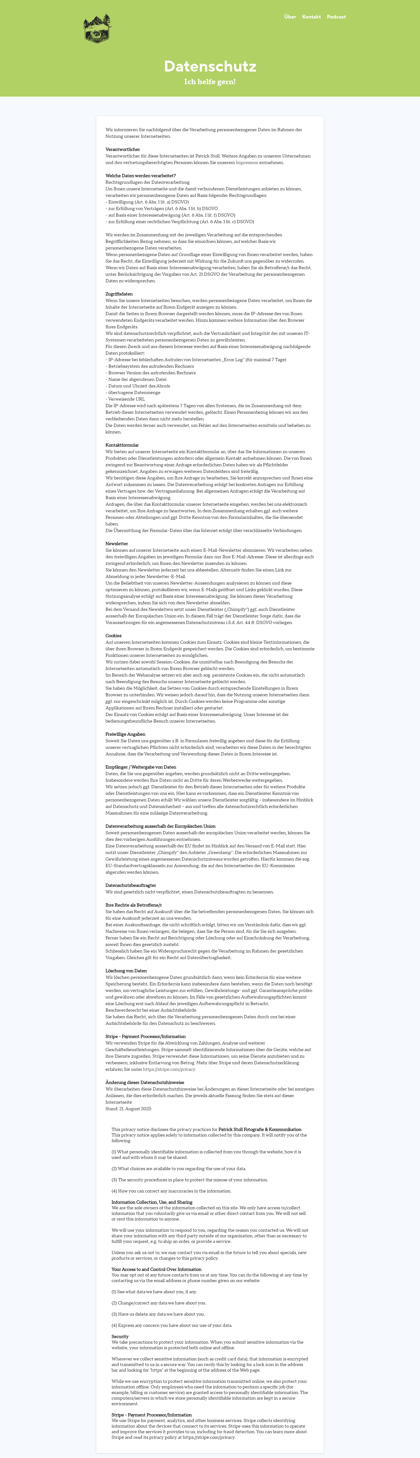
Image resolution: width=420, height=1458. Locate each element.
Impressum (247, 162)
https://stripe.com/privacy (169, 1069)
